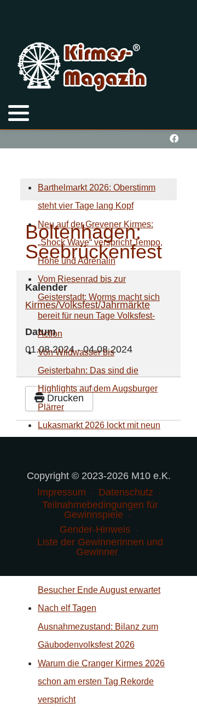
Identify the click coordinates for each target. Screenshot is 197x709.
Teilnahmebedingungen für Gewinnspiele (100, 509)
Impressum (61, 492)
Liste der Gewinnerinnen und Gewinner (100, 547)
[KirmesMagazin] (83, 65)
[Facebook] (174, 139)
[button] (18, 113)
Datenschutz (126, 492)
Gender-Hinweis (95, 529)
